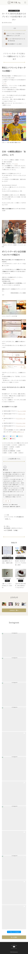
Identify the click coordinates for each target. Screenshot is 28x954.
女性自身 (12, 446)
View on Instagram (15, 932)
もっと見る (14, 937)
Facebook (15, 504)
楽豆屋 (18, 450)
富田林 (17, 446)
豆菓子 (10, 452)
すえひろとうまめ (20, 423)
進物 (16, 452)
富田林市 (5, 448)
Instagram (7, 506)
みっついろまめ (22, 411)
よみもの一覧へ (14, 610)
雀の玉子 (21, 452)
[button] (14, 645)
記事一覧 (7, 501)
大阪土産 (5, 446)
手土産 (11, 448)
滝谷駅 (4, 452)
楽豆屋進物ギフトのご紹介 (15, 44)
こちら (4, 83)
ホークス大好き (6, 445)
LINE (19, 506)
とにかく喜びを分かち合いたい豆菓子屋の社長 (16, 39)
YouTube (14, 506)
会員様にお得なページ (18, 432)
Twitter (6, 504)
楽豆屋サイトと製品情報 (14, 10)
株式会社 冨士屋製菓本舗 (9, 450)
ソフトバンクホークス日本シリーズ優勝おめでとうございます (15, 34)
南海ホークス (22, 445)
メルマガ (15, 445)
